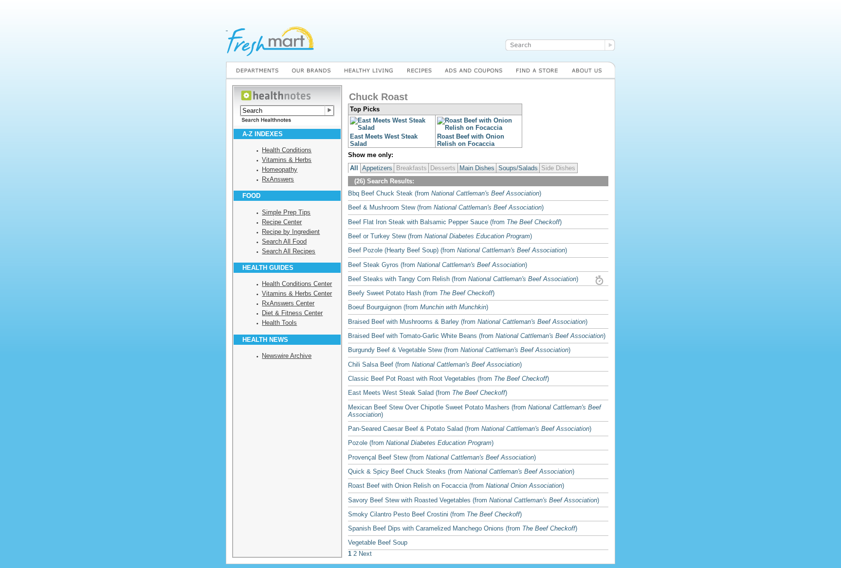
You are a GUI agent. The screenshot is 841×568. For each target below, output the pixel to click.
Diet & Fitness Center (292, 313)
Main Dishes (476, 168)
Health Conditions (286, 150)
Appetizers (377, 168)
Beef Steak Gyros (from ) (437, 264)
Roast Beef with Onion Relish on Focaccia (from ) (456, 485)
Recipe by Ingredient (291, 231)
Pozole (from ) (421, 442)
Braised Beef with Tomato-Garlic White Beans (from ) (476, 335)
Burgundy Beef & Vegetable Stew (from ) (459, 350)
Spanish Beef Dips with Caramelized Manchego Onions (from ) (462, 528)
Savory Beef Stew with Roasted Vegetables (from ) (473, 500)
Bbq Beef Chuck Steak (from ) (444, 193)
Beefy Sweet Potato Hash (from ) (421, 293)
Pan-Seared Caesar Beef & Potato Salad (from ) (469, 428)
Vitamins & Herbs (286, 159)
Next (365, 553)
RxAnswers (278, 179)
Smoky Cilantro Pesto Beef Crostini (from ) (435, 514)
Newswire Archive (286, 355)
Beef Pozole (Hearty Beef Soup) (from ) (457, 250)
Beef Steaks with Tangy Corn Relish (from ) (463, 279)
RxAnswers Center (288, 303)
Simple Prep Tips (286, 212)
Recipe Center (282, 222)
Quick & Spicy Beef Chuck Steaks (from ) (461, 471)
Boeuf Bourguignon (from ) (418, 307)
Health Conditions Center (297, 283)
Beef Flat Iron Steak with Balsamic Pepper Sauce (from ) (455, 222)
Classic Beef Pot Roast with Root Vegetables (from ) (448, 378)
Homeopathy (279, 169)
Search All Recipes (288, 251)
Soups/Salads (518, 168)
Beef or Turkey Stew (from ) (440, 236)
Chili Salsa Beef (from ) (435, 364)
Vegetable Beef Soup (377, 542)
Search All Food (284, 241)
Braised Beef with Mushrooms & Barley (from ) (467, 321)
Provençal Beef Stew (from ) (442, 457)
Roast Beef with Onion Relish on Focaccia (470, 140)
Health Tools (279, 322)
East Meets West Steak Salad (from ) (427, 392)
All (354, 168)
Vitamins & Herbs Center (297, 293)
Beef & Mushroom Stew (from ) (446, 207)
